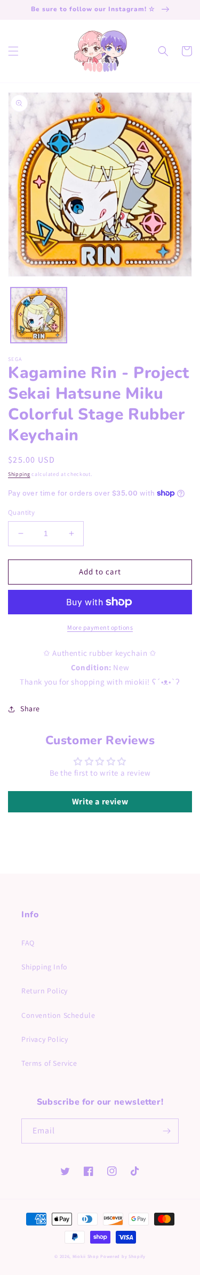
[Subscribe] (166, 1131)
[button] (13, 51)
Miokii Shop (86, 1256)
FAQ (28, 943)
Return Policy (44, 991)
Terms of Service (49, 1063)
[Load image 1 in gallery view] (39, 315)
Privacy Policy (44, 1039)
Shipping (19, 474)
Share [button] (30, 708)
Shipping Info (44, 967)
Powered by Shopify (123, 1256)
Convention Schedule (58, 1015)
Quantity (21, 512)
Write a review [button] (100, 801)
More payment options (100, 627)
